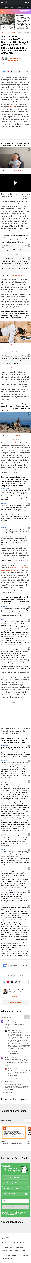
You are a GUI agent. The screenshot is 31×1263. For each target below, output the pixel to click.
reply (12, 1027)
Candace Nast (16, 171)
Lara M (6, 1081)
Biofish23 (7, 1057)
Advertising (19, 1247)
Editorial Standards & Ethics (10, 1255)
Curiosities (5, 32)
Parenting (12, 32)
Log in (27, 2)
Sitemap (24, 1250)
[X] (11, 1242)
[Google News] (23, 1242)
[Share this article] (27, 71)
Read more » (15, 996)
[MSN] (20, 1242)
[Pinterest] (8, 1242)
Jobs (10, 1250)
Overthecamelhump (18, 275)
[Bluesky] (14, 1242)
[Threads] (17, 1242)
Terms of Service (7, 1258)
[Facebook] (2, 1242)
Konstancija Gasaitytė (14, 58)
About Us (4, 1250)
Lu (9, 1068)
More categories (9, 1194)
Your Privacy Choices (8, 1247)
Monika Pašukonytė (13, 60)
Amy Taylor (11, 1030)
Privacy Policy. (14, 1214)
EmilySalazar (15, 435)
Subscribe (15, 1207)
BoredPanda (6, 2)
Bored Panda (8, 1237)
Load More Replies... (13, 1053)
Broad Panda (8, 1021)
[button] (25, 1120)
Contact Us (17, 1250)
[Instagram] (5, 1242)
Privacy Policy (24, 1255)
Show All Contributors (15, 1002)
